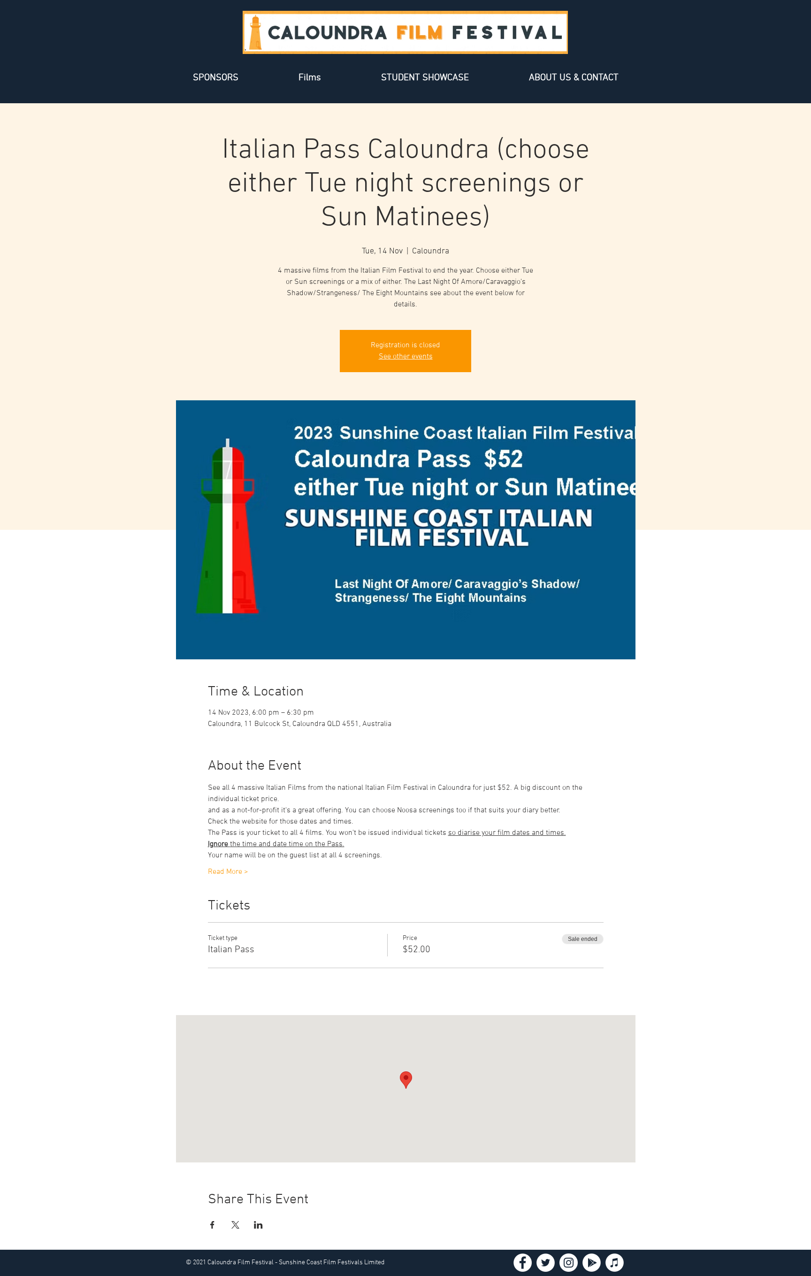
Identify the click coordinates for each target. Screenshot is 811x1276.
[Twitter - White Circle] (545, 1262)
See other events (406, 356)
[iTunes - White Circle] (614, 1262)
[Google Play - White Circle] (591, 1262)
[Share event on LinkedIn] (258, 1225)
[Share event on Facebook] (212, 1225)
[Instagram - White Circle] (568, 1262)
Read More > (228, 872)
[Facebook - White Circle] (522, 1262)
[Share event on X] (235, 1225)
